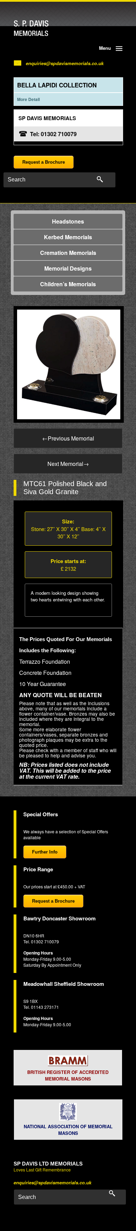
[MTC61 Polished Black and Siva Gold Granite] (69, 364)
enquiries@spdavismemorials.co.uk (65, 63)
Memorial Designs (68, 268)
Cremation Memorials (68, 253)
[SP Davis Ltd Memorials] (45, 28)
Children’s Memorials (68, 284)
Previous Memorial (68, 438)
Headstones (68, 221)
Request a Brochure (43, 162)
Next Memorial (68, 464)
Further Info (45, 852)
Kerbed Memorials (68, 237)
